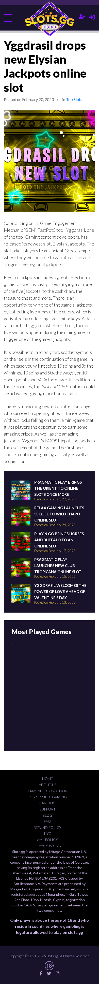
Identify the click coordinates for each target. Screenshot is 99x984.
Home (47, 778)
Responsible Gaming (47, 797)
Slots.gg (52, 956)
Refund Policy (47, 827)
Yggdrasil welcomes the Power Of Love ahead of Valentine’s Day (60, 591)
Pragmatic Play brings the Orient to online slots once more (58, 488)
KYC (47, 833)
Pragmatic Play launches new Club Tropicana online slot (57, 565)
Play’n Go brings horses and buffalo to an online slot (59, 539)
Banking (47, 803)
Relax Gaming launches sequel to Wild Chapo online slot (59, 513)
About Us (47, 785)
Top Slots (74, 99)
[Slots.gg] (49, 19)
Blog (47, 815)
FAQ (47, 821)
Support (48, 809)
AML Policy (47, 839)
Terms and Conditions (47, 791)
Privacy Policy (47, 846)
